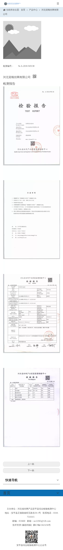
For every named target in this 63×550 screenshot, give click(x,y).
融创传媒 (26, 525)
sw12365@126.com (42, 521)
